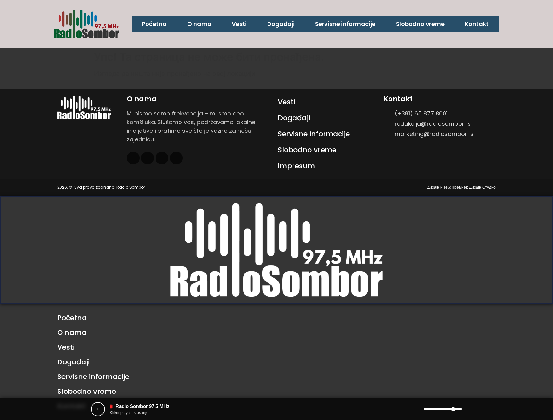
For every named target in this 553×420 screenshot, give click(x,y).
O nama (199, 24)
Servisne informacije (345, 24)
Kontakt (477, 24)
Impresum (296, 166)
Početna (154, 24)
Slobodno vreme (420, 24)
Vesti (239, 24)
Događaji (281, 24)
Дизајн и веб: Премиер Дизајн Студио (461, 187)
